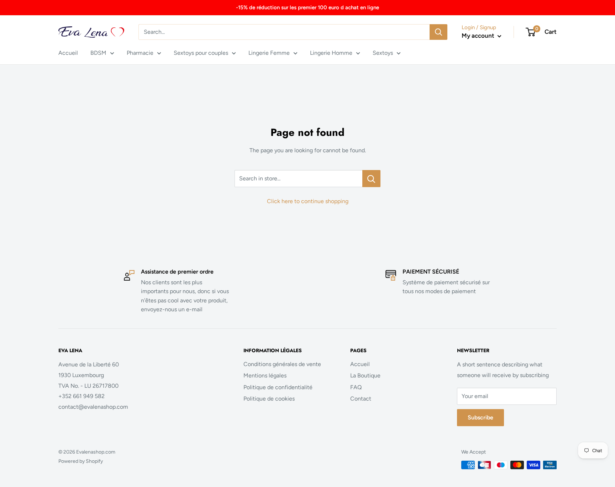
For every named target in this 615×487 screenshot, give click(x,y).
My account (479, 35)
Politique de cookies (269, 398)
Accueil (68, 52)
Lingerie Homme (331, 52)
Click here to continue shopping (307, 201)
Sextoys (383, 52)
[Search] (438, 32)
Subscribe (480, 417)
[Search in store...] (371, 178)
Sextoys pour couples (201, 52)
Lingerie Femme (269, 52)
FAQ (356, 387)
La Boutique (365, 375)
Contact (360, 398)
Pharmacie (140, 52)
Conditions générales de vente (282, 364)
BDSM (98, 52)
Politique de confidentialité (277, 387)
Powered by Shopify (80, 461)
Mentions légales (265, 375)
